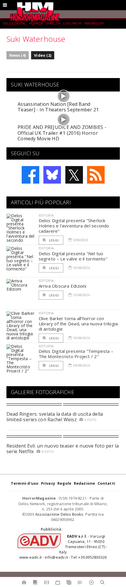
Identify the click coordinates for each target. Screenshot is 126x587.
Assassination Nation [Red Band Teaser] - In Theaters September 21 (58, 107)
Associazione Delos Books (59, 514)
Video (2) (42, 55)
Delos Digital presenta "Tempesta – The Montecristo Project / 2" (76, 353)
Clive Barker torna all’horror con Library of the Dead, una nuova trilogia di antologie (78, 323)
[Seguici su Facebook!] (30, 175)
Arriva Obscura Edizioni (62, 286)
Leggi (53, 240)
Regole (64, 483)
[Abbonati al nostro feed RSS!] (96, 175)
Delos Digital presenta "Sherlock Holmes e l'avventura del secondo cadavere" (74, 225)
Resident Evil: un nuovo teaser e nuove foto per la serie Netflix (62, 449)
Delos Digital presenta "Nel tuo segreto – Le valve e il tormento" (73, 256)
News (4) (17, 55)
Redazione (84, 483)
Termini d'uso (25, 483)
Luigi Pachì (72, 23)
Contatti (106, 483)
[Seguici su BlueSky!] (52, 175)
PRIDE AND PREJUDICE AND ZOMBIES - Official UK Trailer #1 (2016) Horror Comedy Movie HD (62, 132)
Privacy (48, 483)
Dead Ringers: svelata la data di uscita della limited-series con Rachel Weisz (54, 417)
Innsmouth (94, 23)
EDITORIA (46, 215)
